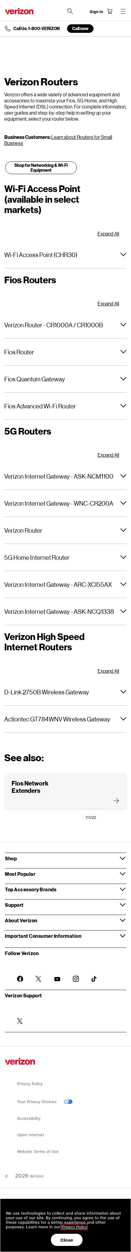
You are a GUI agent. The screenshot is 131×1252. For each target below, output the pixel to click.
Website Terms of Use (38, 1151)
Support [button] (14, 905)
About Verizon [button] (21, 920)
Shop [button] (11, 858)
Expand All (108, 233)
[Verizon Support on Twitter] (20, 1016)
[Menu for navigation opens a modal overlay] (123, 11)
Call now (80, 28)
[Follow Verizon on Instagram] (76, 974)
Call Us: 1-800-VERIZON (36, 28)
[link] (41, 170)
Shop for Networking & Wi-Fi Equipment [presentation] (41, 168)
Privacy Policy (30, 1084)
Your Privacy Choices (37, 1101)
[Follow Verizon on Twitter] (39, 974)
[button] (65, 254)
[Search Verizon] (70, 11)
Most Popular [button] (20, 874)
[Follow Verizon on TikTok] (94, 974)
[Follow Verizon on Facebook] (20, 974)
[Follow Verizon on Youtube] (57, 974)
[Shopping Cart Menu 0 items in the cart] (109, 11)
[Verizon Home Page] (19, 11)
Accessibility (29, 1118)
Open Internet (30, 1135)
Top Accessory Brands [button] (30, 889)
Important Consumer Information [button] (43, 936)
